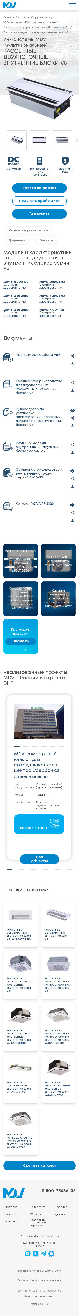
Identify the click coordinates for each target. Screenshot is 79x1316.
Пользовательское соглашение (39, 1280)
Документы (17, 240)
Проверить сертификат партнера (38, 1223)
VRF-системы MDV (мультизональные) (49, 786)
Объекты (46, 240)
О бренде (61, 1207)
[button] (9, 869)
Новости (11, 1214)
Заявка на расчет (39, 188)
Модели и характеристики (29, 230)
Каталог (11, 1207)
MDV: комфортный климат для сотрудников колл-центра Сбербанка (36, 762)
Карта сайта (40, 1304)
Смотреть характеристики (14, 286)
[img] (20, 561)
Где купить (39, 213)
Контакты (12, 1221)
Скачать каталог (39, 1165)
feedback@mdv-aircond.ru (39, 1236)
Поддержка (38, 1207)
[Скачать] (72, 364)
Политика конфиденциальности (39, 1271)
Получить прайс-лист (39, 201)
